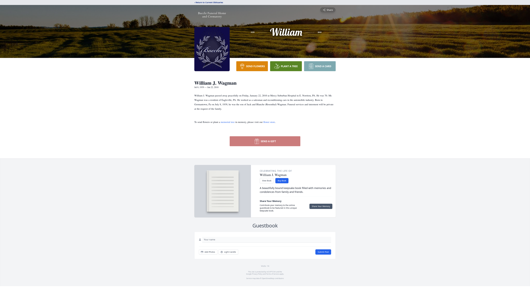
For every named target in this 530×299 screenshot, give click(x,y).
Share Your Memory (321, 206)
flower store (269, 122)
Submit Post (323, 252)
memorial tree (228, 122)
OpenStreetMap (268, 278)
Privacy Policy (257, 274)
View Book (266, 180)
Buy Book (282, 180)
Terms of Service (272, 274)
